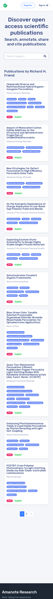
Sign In (42, 5)
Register (28, 5)
